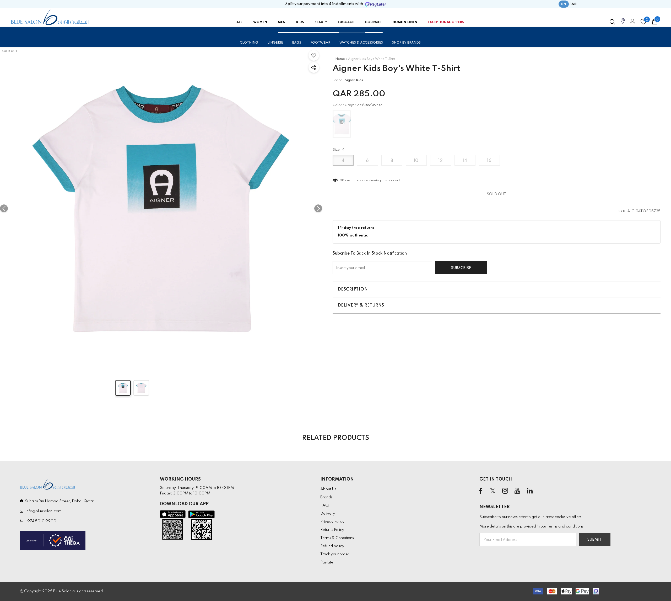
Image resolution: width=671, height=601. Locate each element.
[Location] (623, 24)
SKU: (622, 211)
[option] (161, 208)
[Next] (318, 208)
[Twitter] (492, 491)
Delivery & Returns (361, 305)
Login (631, 22)
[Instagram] (505, 491)
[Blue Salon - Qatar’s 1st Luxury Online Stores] (49, 17)
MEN (281, 22)
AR (574, 4)
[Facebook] (480, 491)
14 (465, 161)
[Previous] (4, 208)
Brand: (338, 80)
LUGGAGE (346, 22)
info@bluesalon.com (43, 511)
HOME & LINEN (405, 22)
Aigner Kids (353, 80)
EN (563, 4)
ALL (239, 22)
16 (489, 161)
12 (440, 161)
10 (416, 161)
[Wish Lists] (314, 55)
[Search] (612, 22)
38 (342, 180)
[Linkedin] (529, 491)
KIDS (300, 22)
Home (340, 59)
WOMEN (260, 22)
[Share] (314, 67)
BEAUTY (321, 22)
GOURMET (373, 22)
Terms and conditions (565, 526)
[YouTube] (517, 491)
